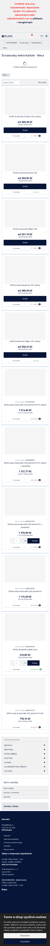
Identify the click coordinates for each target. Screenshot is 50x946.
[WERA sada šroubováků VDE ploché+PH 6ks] (25, 691)
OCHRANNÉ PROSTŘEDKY (15, 766)
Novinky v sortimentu (11, 792)
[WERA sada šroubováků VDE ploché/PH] (25, 569)
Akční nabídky (9, 788)
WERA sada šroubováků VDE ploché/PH (25, 591)
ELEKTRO (8, 758)
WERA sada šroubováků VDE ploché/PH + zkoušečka (25, 526)
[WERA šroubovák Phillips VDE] (25, 213)
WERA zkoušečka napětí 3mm (25, 649)
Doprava (7, 836)
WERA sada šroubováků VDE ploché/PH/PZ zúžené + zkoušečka (25, 464)
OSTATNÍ (8, 771)
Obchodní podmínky (11, 839)
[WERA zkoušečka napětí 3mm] (25, 627)
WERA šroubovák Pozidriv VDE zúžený (25, 116)
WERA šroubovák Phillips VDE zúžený (25, 341)
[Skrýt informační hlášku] (46, 3)
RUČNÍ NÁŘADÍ (10, 754)
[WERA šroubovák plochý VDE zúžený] (25, 270)
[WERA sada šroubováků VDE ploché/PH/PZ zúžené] (25, 382)
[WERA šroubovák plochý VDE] (25, 157)
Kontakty (7, 846)
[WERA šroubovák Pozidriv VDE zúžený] (25, 101)
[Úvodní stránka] (7, 36)
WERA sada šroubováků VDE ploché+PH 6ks (25, 713)
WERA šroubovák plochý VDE (25, 173)
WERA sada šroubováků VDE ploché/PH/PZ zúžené (25, 405)
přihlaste (37, 18)
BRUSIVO (8, 745)
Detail (25, 130)
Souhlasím (25, 941)
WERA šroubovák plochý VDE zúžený (25, 285)
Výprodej (7, 797)
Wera (5, 75)
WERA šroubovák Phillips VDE (25, 229)
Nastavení (25, 935)
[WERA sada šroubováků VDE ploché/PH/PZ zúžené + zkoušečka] (25, 440)
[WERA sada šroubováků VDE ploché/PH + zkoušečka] (25, 501)
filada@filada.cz (8, 825)
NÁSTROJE (8, 749)
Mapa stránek (9, 849)
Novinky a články (11, 806)
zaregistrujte (25, 22)
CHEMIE (7, 762)
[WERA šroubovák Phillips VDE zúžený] (25, 326)
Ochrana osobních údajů (13, 842)
